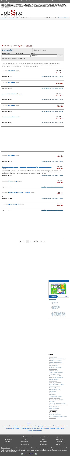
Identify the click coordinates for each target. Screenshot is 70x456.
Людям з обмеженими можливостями (58, 404)
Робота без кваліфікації (55, 414)
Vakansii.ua (55, 302)
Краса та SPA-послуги (54, 387)
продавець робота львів (57, 428)
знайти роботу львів (19, 426)
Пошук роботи (43, 444)
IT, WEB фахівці (53, 357)
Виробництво (52, 394)
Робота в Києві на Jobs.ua (58, 312)
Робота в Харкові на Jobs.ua (59, 317)
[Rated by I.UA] (42, 454)
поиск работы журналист (13, 428)
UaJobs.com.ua (56, 307)
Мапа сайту (7, 441)
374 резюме (66, 17)
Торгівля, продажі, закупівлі (56, 372)
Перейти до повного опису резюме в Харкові (52, 76)
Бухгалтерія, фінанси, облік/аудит (57, 358)
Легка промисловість (54, 408)
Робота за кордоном (54, 406)
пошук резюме (53, 450)
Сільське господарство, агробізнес (57, 403)
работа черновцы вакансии (60, 426)
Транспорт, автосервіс (54, 374)
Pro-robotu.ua (59, 439)
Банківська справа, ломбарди (56, 399)
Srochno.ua (55, 308)
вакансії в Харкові (4, 7)
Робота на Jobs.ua (56, 311)
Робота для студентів (54, 398)
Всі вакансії (42, 439)
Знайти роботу (7, 50)
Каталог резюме (24, 443)
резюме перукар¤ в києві (35, 430)
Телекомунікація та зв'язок (55, 396)
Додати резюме (43, 437)
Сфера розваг (52, 391)
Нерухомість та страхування (56, 364)
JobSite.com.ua (56, 306)
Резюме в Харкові (13, 17)
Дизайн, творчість (53, 370)
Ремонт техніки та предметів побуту (58, 416)
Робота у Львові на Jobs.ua (58, 314)
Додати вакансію (25, 437)
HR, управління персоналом (56, 377)
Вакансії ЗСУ (52, 418)
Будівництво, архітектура (55, 367)
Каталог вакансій (44, 443)
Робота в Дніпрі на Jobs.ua (58, 313)
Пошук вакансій (43, 441)
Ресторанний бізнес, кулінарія (56, 384)
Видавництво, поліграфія (55, 360)
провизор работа (7, 426)
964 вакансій (60, 17)
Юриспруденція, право (54, 389)
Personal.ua (55, 305)
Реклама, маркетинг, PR (55, 375)
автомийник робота (27, 428)
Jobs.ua (29, 422)
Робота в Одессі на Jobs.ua (58, 315)
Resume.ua (55, 303)
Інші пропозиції (53, 381)
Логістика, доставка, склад (55, 382)
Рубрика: (33, 53)
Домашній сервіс (53, 410)
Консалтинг (52, 401)
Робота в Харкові (4, 17)
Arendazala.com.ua (60, 443)
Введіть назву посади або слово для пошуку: (13, 53)
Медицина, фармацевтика (55, 362)
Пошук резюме (24, 441)
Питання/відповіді (9, 439)
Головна (7, 436)
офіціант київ (29, 426)
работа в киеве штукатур (41, 428)
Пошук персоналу (25, 444)
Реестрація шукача (44, 436)
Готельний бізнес (53, 412)
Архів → (66, 296)
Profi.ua (58, 444)
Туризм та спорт (53, 369)
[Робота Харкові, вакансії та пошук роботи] (11, 13)
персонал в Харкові (44, 4)
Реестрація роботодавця (27, 436)
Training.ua (59, 441)
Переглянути (53, 296)
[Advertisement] (35, 32)
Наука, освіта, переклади (55, 386)
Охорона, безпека (53, 365)
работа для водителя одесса (42, 426)
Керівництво (52, 393)
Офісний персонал (53, 379)
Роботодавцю (8, 443)
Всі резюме (23, 439)
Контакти (7, 437)
